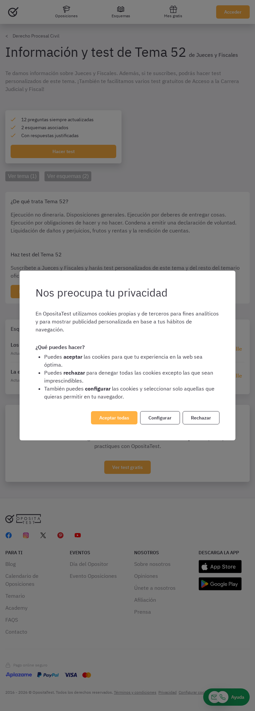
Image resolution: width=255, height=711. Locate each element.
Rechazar (201, 418)
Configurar (160, 418)
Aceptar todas (114, 418)
